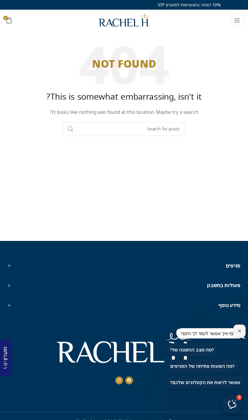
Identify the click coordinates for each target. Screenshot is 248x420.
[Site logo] (124, 20)
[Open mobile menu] (237, 20)
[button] (232, 404)
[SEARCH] (70, 129)
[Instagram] (119, 380)
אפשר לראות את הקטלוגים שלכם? (205, 382)
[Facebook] (129, 380)
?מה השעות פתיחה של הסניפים (202, 366)
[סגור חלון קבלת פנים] (239, 331)
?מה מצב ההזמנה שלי (192, 350)
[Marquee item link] (181, 5)
